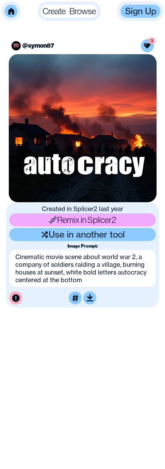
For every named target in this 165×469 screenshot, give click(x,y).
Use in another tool (87, 234)
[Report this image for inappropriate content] (15, 297)
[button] (11, 11)
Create (54, 11)
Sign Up (140, 11)
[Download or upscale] (89, 297)
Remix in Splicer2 (86, 219)
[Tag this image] (75, 297)
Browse (82, 11)
